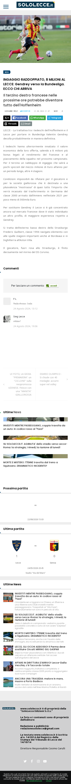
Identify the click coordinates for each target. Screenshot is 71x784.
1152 (9, 459)
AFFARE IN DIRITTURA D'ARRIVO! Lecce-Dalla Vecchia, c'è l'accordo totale (41, 664)
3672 (9, 441)
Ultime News (12, 584)
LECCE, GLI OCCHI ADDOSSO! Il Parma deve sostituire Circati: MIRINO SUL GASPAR (40, 648)
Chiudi (49, 780)
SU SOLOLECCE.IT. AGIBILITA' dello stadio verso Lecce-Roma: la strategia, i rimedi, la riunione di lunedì (35, 445)
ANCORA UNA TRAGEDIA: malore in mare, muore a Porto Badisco (39, 680)
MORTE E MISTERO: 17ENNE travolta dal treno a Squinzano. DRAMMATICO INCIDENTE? (30, 464)
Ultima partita (13, 529)
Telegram (56, 117)
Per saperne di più (34, 780)
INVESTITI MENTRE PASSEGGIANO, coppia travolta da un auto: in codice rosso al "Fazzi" (34, 427)
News (7, 72)
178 (9, 423)
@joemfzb (26, 111)
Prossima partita (15, 488)
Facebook (21, 117)
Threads (12, 123)
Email (27, 123)
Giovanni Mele (11, 111)
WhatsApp (38, 117)
